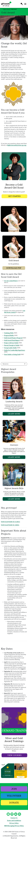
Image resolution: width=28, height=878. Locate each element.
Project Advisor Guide (11, 343)
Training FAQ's (8, 333)
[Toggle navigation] (25, 4)
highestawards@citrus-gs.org (16, 145)
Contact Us (14, 818)
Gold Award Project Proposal (13, 338)
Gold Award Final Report (12, 340)
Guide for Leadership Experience (14, 350)
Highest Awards (6, 9)
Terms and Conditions (14, 820)
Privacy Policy (14, 823)
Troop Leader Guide (10, 348)
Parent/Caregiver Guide (11, 345)
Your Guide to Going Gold (12, 354)
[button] (22, 4)
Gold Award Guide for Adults (10, 525)
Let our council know (11, 280)
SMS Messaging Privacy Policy (14, 825)
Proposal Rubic (9, 335)
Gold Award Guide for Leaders (10, 521)
